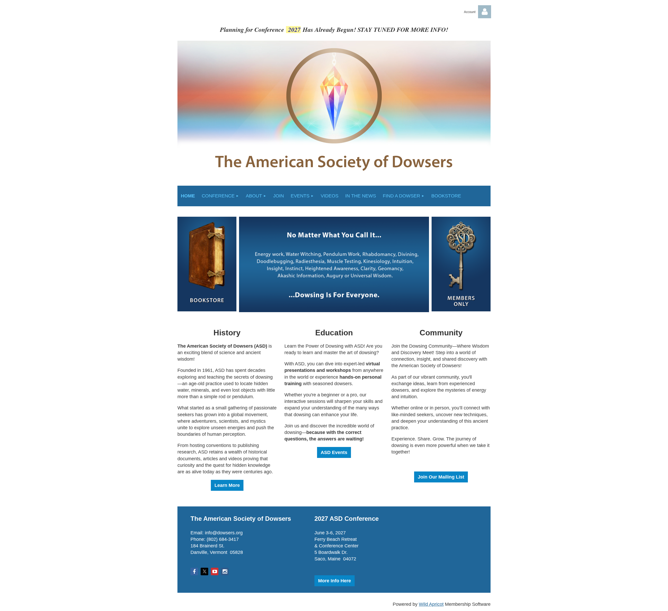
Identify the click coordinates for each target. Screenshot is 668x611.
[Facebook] (194, 571)
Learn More (227, 485)
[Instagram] (225, 571)
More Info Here (334, 580)
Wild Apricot (431, 604)
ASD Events (334, 452)
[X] (204, 571)
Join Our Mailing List (441, 477)
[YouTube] (214, 571)
